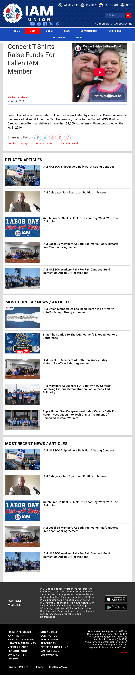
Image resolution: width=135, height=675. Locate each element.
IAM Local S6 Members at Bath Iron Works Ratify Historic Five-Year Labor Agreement (75, 362)
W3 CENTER (71, 5)
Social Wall (49, 632)
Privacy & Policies (18, 667)
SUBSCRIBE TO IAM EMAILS (111, 23)
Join (33, 31)
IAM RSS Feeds (49, 651)
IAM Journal (49, 654)
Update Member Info (22, 643)
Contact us (48, 635)
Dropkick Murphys (18, 143)
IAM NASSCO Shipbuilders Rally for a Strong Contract (78, 166)
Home (17, 31)
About (50, 31)
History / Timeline (21, 639)
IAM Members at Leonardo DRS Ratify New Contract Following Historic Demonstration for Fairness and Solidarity (77, 389)
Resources (59, 37)
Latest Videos (17, 96)
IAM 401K (13, 658)
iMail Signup (49, 639)
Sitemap (39, 667)
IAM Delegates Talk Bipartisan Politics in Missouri (75, 192)
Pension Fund (17, 651)
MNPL (79, 37)
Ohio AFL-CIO (44, 143)
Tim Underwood (69, 143)
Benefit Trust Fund (54, 647)
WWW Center (17, 654)
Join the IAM (16, 635)
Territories (114, 31)
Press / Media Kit (19, 632)
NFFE (129, 5)
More (124, 652)
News (67, 31)
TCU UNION (111, 5)
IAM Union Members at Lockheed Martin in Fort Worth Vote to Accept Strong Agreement (78, 310)
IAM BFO (91, 5)
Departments (89, 31)
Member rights (18, 647)
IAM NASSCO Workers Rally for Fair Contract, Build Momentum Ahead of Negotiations (76, 271)
